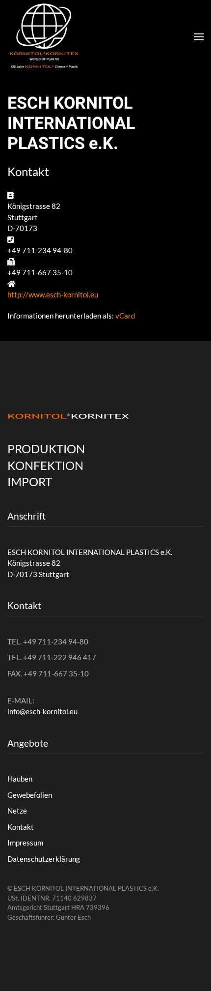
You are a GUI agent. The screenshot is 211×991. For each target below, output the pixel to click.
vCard (125, 315)
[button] (199, 36)
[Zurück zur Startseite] (44, 37)
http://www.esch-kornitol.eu (52, 294)
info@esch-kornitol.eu (42, 711)
